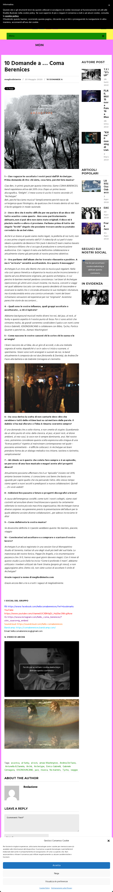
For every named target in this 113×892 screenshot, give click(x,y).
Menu (11, 36)
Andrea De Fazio (68, 763)
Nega (56, 873)
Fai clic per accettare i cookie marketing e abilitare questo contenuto (41, 669)
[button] (108, 840)
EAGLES (106, 208)
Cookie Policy (44, 888)
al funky (25, 763)
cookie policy (12, 16)
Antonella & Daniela (14, 766)
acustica (15, 763)
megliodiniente (12, 79)
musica (44, 770)
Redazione (31, 787)
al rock (34, 763)
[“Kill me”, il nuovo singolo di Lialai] (91, 138)
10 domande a (54, 79)
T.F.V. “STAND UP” (106, 72)
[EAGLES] (91, 213)
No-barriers (55, 770)
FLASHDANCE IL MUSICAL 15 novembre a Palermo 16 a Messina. (106, 104)
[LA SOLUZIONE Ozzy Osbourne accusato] (91, 186)
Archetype (39, 766)
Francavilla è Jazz (106, 226)
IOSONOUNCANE (24, 770)
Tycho (66, 770)
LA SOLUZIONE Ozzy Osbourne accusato (106, 186)
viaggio (74, 770)
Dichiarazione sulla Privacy (61, 888)
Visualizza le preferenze (56, 881)
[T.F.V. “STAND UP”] (91, 75)
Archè (29, 766)
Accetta (56, 865)
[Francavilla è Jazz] (91, 228)
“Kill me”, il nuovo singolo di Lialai (106, 141)
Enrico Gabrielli (53, 766)
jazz (37, 770)
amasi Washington (48, 763)
